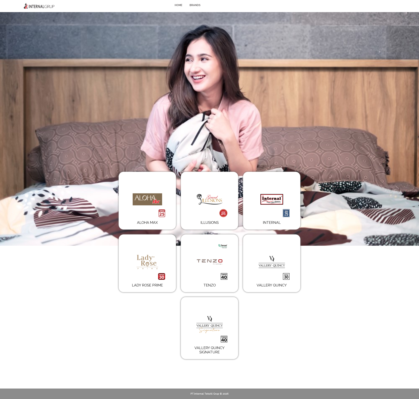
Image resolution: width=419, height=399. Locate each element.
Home (178, 5)
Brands (195, 5)
